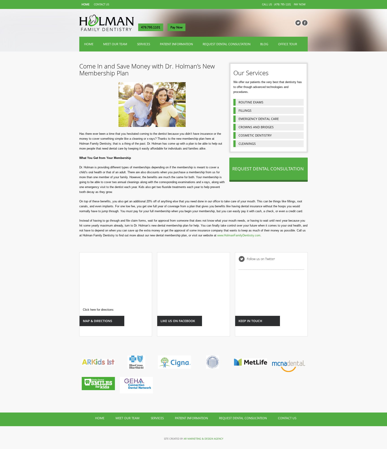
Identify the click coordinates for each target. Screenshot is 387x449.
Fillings (245, 110)
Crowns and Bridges (256, 127)
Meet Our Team (115, 44)
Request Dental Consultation (226, 44)
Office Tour (287, 44)
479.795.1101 (150, 27)
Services (143, 44)
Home (85, 4)
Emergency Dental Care (259, 119)
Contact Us (101, 4)
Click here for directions (98, 309)
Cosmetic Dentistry (255, 135)
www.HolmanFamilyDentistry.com (238, 235)
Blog (264, 44)
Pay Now (299, 4)
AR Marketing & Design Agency (203, 438)
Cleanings (247, 143)
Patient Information (176, 44)
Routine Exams (251, 102)
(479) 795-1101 (282, 4)
